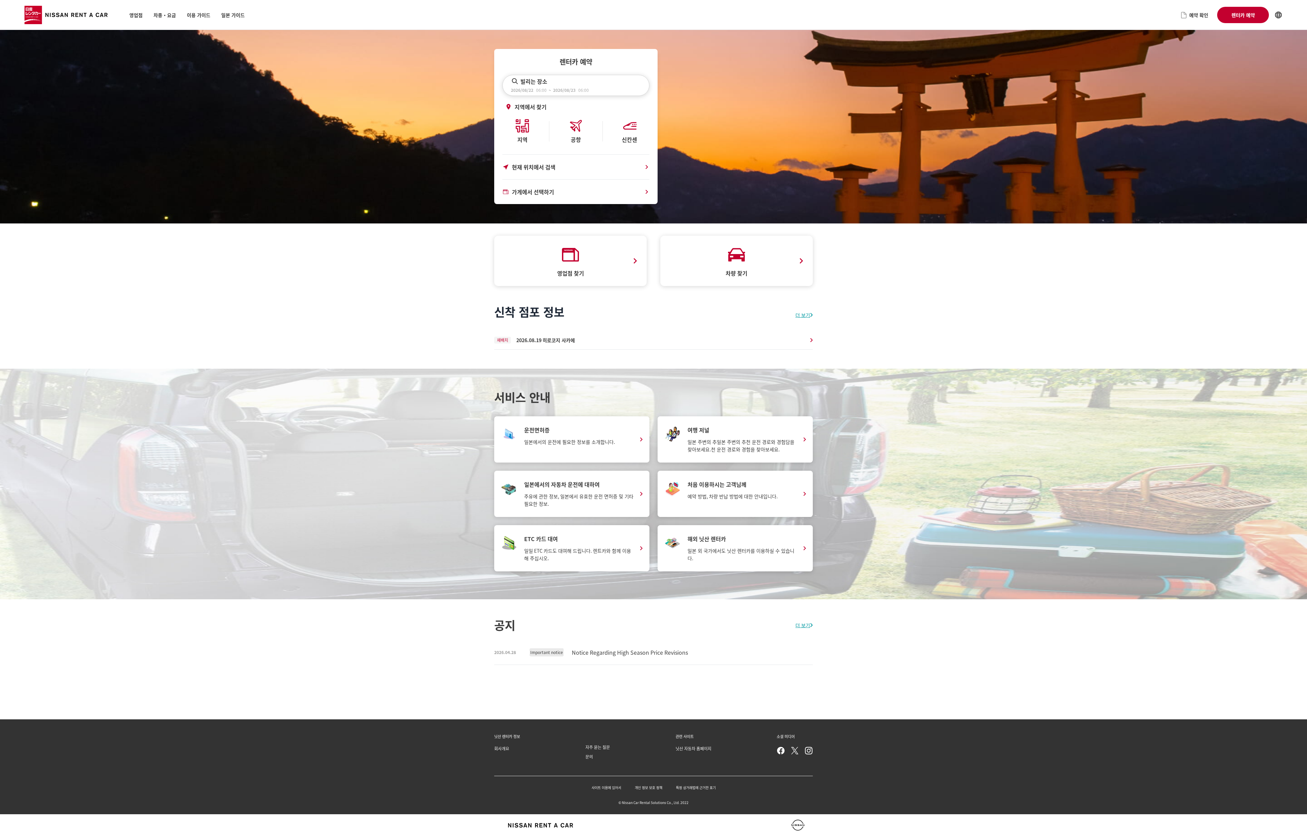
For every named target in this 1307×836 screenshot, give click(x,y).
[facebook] (781, 751)
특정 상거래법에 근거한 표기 (696, 787)
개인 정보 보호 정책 (648, 787)
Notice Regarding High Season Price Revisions (630, 652)
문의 (589, 756)
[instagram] (809, 751)
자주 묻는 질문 (597, 747)
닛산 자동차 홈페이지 (693, 748)
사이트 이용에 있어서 (606, 787)
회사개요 (501, 748)
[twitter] (794, 750)
